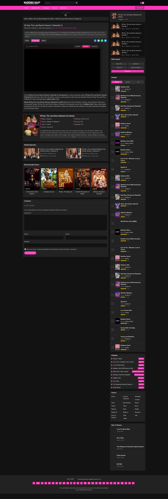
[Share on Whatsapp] (102, 41)
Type (119, 67)
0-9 (38, 483)
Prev (27, 40)
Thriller (125, 418)
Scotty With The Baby (128, 328)
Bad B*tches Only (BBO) (129, 221)
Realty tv (125, 412)
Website (26, 241)
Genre (118, 64)
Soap (124, 415)
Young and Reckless (127, 336)
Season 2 (57, 121)
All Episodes (35, 40)
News (124, 409)
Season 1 (50, 121)
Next (43, 40)
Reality (127, 126)
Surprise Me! (139, 8)
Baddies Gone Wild (127, 141)
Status (135, 64)
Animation (138, 396)
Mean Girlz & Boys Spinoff (129, 115)
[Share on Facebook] (95, 41)
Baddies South (125, 123)
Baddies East (88, 104)
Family (113, 406)
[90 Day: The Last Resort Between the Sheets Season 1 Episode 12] (73, 158)
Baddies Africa (125, 150)
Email (67, 234)
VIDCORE (86, 46)
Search (128, 71)
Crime (113, 402)
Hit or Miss (120, 438)
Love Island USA (126, 310)
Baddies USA (125, 87)
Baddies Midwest (126, 132)
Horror (125, 406)
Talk (136, 415)
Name (26, 234)
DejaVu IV (124, 167)
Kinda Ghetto (121, 455)
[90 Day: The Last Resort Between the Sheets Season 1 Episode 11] (31, 158)
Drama (127, 143)
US (82, 121)
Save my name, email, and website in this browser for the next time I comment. (52, 249)
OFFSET (119, 464)
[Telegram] (66, 15)
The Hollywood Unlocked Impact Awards (130, 446)
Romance (137, 412)
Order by (135, 67)
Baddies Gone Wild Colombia (130, 239)
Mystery (113, 409)
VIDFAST (78, 46)
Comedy (137, 399)
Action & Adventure (126, 397)
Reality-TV (128, 89)
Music (136, 406)
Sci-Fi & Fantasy (113, 416)
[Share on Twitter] (98, 41)
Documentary (127, 402)
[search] (76, 3)
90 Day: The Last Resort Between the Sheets (64, 28)
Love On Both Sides (123, 429)
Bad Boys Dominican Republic (131, 106)
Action (113, 396)
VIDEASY (94, 46)
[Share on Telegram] (105, 41)
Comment (28, 213)
